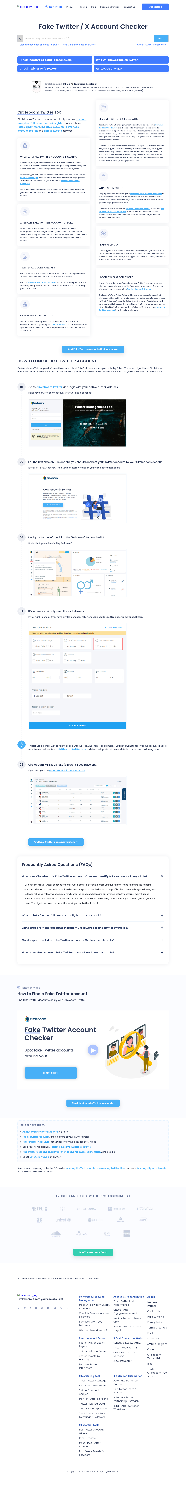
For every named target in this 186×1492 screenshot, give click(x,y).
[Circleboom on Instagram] (42, 1308)
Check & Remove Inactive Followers (94, 1315)
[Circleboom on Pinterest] (25, 1308)
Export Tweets (87, 1438)
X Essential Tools (89, 1425)
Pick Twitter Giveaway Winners (91, 1431)
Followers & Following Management (92, 1298)
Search (161, 38)
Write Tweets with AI (125, 1347)
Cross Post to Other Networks (124, 1354)
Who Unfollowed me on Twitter (79, 44)
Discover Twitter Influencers (88, 1366)
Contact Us (129, 6)
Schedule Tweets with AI (127, 1342)
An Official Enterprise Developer (78, 84)
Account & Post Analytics (128, 1296)
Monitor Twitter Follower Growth (127, 1320)
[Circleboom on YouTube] (36, 1308)
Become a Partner (109, 6)
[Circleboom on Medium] (61, 1308)
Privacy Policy (154, 1322)
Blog (93, 6)
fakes (21, 127)
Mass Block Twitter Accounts (89, 1444)
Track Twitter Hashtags (92, 1380)
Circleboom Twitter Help (154, 1356)
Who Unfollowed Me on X (93, 1330)
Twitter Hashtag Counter (93, 1408)
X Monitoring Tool (89, 1376)
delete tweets (53, 130)
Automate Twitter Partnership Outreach (126, 1399)
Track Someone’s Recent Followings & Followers (93, 1415)
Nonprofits (153, 1338)
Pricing (83, 6)
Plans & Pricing (155, 1316)
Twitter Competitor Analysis (90, 1392)
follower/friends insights (46, 123)
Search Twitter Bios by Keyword (92, 1344)
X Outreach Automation (127, 1376)
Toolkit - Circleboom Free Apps (157, 1373)
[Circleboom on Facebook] (30, 1308)
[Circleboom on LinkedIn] (48, 1308)
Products (71, 6)
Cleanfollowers (46, 60)
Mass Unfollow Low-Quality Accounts (94, 1306)
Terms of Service (157, 1327)
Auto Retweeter (122, 1361)
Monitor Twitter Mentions (93, 1398)
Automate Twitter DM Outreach (125, 1382)
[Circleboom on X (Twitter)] (18, 1308)
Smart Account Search (92, 1338)
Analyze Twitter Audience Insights (127, 1328)
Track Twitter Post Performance (123, 1303)
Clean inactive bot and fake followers (40, 44)
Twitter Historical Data (92, 1403)
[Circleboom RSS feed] (67, 1308)
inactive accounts (53, 127)
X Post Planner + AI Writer (128, 1338)
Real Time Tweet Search (93, 1385)
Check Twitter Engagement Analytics (126, 1311)
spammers (33, 127)
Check (38, 68)
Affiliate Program (157, 1344)
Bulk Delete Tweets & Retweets (91, 1453)
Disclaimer (153, 1333)
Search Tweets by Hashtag (89, 1357)
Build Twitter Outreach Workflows (126, 1407)
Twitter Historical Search (93, 1351)
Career (151, 1349)
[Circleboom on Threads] (54, 1308)
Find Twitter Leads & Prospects (125, 1390)
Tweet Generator (109, 68)
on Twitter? (117, 60)
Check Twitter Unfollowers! (151, 44)
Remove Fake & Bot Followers (90, 1323)
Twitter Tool (55, 6)
